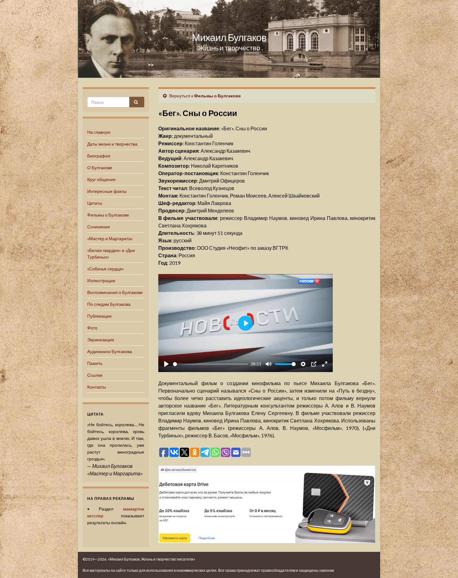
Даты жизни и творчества (112, 144)
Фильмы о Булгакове (108, 214)
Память (95, 363)
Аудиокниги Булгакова (109, 351)
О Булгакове (99, 167)
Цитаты (94, 203)
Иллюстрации (101, 280)
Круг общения (101, 179)
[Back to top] (444, 564)
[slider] (210, 364)
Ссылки (95, 375)
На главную (99, 132)
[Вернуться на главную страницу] (229, 39)
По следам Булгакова (109, 304)
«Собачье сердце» (105, 268)
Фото (92, 327)
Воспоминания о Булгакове (115, 292)
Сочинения (98, 226)
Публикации (99, 316)
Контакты (96, 386)
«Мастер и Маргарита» (110, 238)
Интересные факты (106, 191)
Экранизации (100, 339)
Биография (98, 155)
